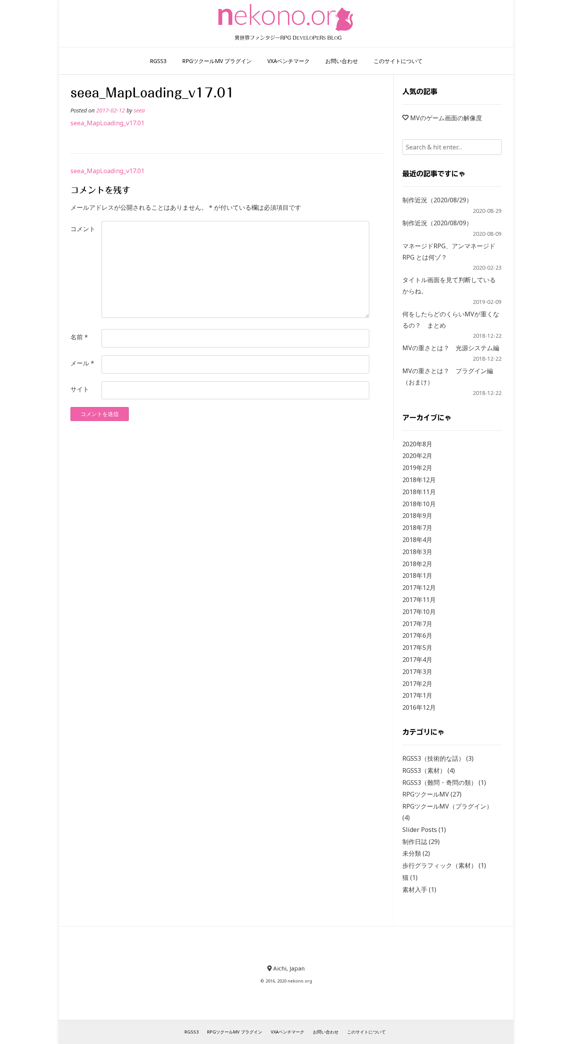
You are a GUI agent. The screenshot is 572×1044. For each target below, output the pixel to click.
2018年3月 (417, 551)
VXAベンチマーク (288, 61)
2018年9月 (417, 515)
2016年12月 (419, 707)
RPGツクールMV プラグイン (217, 61)
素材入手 (414, 889)
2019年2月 (417, 467)
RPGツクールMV (425, 794)
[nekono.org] (286, 17)
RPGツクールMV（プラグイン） (447, 806)
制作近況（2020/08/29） (437, 200)
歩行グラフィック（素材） (439, 865)
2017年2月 (417, 683)
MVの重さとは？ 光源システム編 (450, 348)
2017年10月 (419, 611)
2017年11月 (419, 599)
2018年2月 (417, 564)
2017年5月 (417, 647)
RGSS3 (158, 61)
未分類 (411, 853)
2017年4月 (417, 659)
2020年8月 (417, 444)
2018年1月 (417, 575)
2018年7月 (417, 527)
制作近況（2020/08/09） (437, 223)
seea (139, 110)
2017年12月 (419, 587)
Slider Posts (419, 829)
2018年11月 (419, 492)
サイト (79, 389)
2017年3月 (417, 671)
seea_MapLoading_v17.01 (107, 123)
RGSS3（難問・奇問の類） (439, 782)
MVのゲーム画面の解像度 (446, 118)
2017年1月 (417, 695)
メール (82, 363)
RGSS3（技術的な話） (433, 758)
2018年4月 (417, 539)
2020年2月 (417, 455)
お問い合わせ (341, 61)
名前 (79, 337)
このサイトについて (398, 61)
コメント (82, 229)
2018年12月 (419, 480)
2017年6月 (417, 635)
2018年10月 (419, 504)
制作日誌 (414, 841)
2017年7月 (417, 623)
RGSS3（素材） (424, 770)
